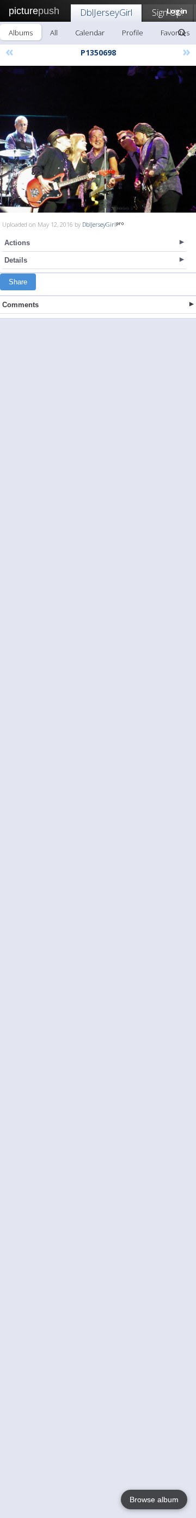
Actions (17, 243)
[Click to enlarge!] (98, 139)
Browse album (154, 1499)
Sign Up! (167, 12)
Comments (20, 305)
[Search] (182, 32)
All (54, 33)
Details (15, 260)
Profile (132, 33)
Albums (21, 33)
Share (18, 282)
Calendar (90, 33)
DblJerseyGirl (106, 12)
